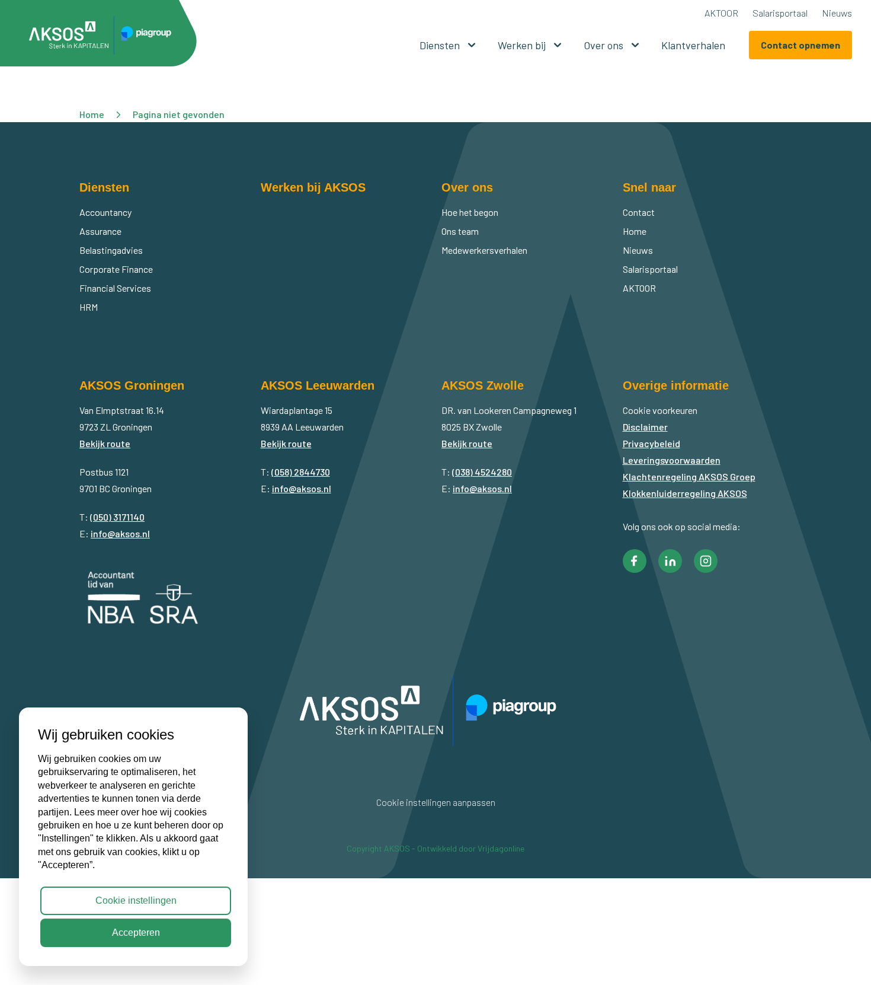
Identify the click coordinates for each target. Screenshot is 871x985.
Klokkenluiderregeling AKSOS (685, 493)
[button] (104, 37)
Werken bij (522, 45)
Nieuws (837, 12)
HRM (88, 307)
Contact (639, 212)
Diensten (440, 45)
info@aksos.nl (120, 533)
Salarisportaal (780, 12)
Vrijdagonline (501, 848)
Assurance (100, 231)
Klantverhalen (693, 45)
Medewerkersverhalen (484, 250)
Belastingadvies (111, 250)
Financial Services (115, 288)
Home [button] (91, 114)
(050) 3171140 (117, 516)
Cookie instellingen (136, 900)
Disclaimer (645, 426)
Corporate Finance (116, 269)
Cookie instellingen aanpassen (435, 802)
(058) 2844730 (300, 471)
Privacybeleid (651, 443)
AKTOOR (721, 12)
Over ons (603, 45)
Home (634, 231)
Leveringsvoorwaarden (672, 460)
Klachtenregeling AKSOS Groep (689, 476)
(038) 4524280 (482, 471)
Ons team (460, 231)
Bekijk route (104, 443)
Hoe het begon (469, 212)
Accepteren (136, 932)
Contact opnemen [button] (800, 44)
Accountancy (105, 212)
